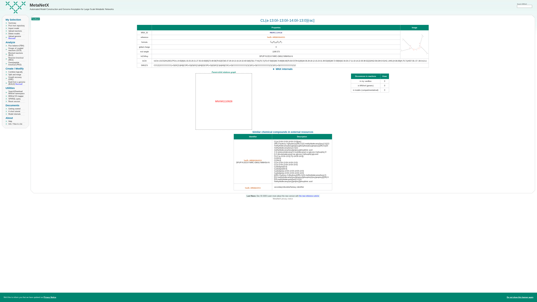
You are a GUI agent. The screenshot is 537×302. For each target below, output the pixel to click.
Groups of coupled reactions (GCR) (15, 49)
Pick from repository (16, 26)
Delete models (14, 34)
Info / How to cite (15, 124)
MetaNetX (39, 5)
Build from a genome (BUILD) (16, 83)
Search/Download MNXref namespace (16, 92)
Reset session (14, 101)
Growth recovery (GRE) (15, 78)
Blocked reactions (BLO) (15, 54)
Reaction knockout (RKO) (15, 59)
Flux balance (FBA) (16, 46)
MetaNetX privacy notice (283, 199)
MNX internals (284, 69)
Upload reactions (15, 31)
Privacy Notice (50, 297)
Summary (12, 23)
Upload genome (14, 37)
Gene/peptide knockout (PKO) (14, 64)
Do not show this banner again (520, 297)
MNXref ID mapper (15, 96)
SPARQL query (14, 99)
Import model (13, 28)
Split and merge (14, 75)
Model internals (14, 114)
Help (10, 121)
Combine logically (15, 72)
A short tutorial (14, 111)
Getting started (14, 109)
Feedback (36, 19)
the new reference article (309, 196)
